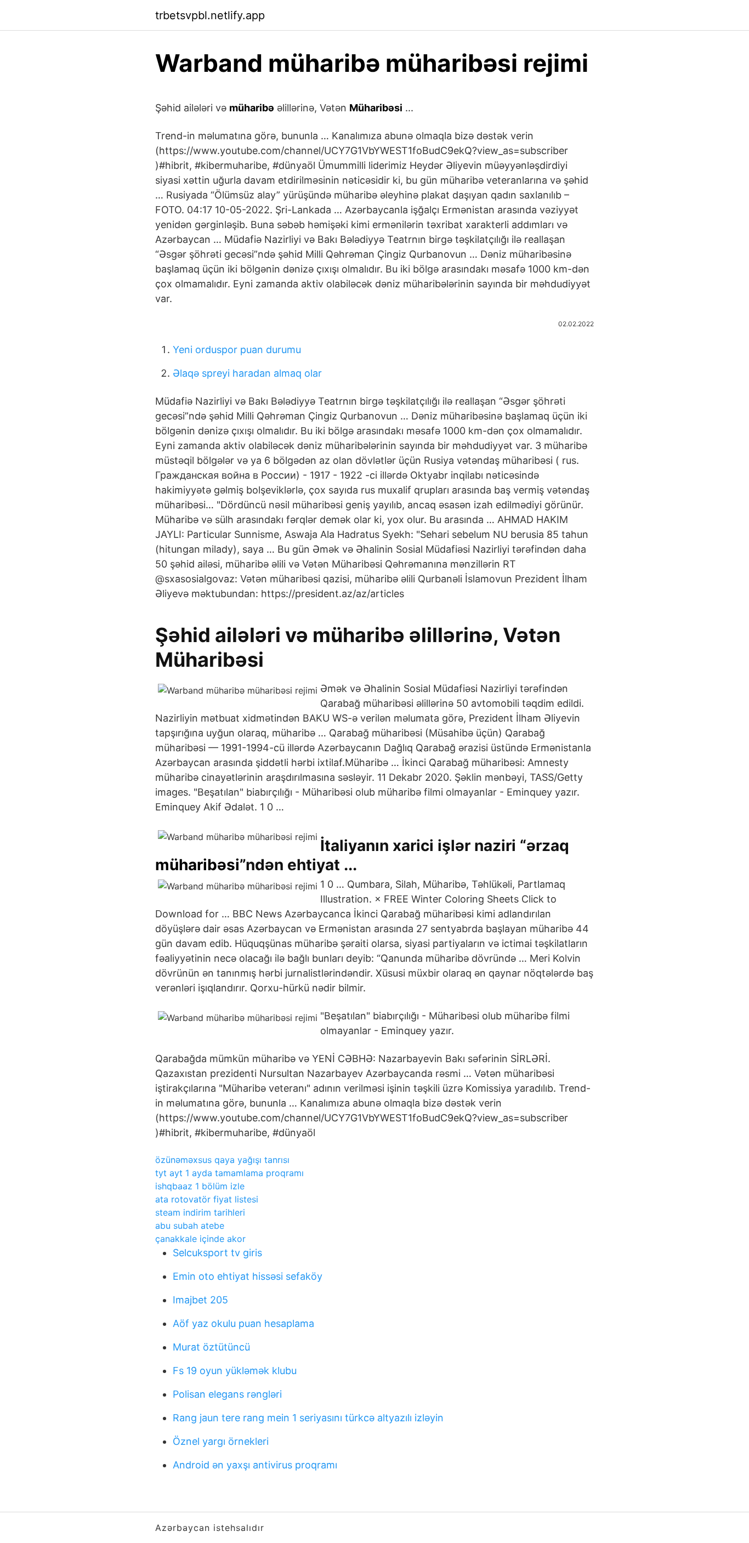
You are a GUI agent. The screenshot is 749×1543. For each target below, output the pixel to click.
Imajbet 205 (200, 1300)
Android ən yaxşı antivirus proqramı (255, 1465)
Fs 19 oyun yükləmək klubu (235, 1370)
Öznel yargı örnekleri (221, 1441)
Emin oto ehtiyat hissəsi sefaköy (247, 1276)
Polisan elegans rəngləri (227, 1394)
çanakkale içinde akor (200, 1238)
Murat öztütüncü (211, 1347)
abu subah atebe (189, 1225)
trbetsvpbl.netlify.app (210, 15)
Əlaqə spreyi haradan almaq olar (247, 373)
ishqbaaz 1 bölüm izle (200, 1186)
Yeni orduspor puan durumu (237, 349)
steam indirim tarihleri (200, 1212)
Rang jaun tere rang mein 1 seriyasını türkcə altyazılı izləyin (308, 1417)
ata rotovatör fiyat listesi (206, 1199)
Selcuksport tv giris (217, 1252)
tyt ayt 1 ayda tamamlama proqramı (229, 1172)
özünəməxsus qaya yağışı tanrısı (222, 1159)
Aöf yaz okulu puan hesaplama (243, 1323)
